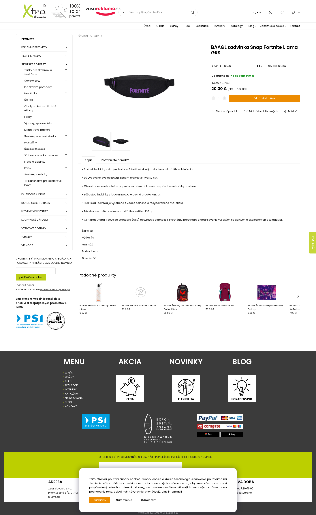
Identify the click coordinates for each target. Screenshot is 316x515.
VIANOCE (27, 245)
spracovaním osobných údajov (55, 289)
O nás (160, 26)
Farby (28, 117)
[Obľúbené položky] (282, 12)
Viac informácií (172, 491)
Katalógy (237, 26)
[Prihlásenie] (270, 12)
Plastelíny (30, 142)
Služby (174, 26)
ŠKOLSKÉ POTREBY (33, 64)
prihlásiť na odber (31, 277)
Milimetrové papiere (37, 130)
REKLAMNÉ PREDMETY (34, 47)
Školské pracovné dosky (40, 136)
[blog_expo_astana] (158, 428)
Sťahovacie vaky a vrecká (41, 155)
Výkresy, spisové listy (38, 123)
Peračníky (30, 93)
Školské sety (32, 80)
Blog (251, 26)
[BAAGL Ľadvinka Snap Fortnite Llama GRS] (139, 86)
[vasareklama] (103, 11)
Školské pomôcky (35, 174)
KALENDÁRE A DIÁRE (33, 194)
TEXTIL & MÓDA (31, 55)
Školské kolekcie (34, 149)
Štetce (28, 100)
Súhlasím (100, 500)
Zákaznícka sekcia (272, 26)
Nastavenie (124, 500)
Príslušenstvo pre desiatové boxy (43, 183)
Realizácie (202, 26)
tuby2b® (26, 237)
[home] (32, 11)
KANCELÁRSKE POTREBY (35, 203)
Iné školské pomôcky (38, 87)
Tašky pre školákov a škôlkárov (38, 72)
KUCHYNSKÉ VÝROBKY (34, 220)
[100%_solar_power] (65, 11)
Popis (88, 160)
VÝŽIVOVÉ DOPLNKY (33, 228)
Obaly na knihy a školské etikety (40, 108)
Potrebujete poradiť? (115, 160)
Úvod (147, 26)
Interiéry (220, 26)
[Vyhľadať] (122, 12)
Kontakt (295, 26)
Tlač (187, 26)
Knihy (27, 168)
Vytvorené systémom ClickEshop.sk (158, 512)
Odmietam (149, 500)
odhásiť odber (25, 285)
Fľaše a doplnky (34, 162)
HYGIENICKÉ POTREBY (34, 211)
